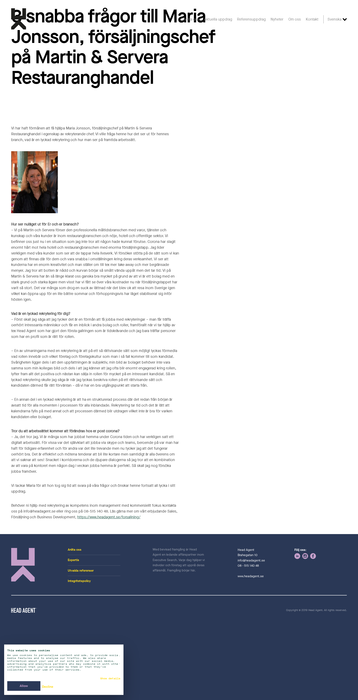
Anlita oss (191, 19)
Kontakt (312, 19)
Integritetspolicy (79, 581)
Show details (110, 678)
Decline (47, 687)
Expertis (73, 560)
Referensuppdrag (251, 19)
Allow (24, 686)
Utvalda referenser (81, 571)
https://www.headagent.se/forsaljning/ (108, 517)
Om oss (294, 19)
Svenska (334, 19)
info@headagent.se (251, 560)
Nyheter (277, 19)
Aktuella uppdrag (218, 19)
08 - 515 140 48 (248, 566)
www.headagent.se (251, 576)
